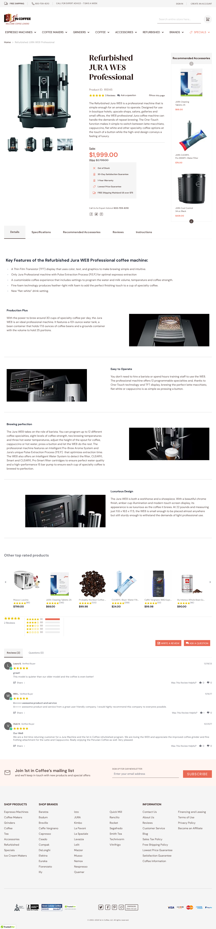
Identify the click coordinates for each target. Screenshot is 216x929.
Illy (40, 872)
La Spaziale (81, 834)
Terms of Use (186, 817)
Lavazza (79, 839)
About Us (148, 817)
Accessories (124, 32)
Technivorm (117, 839)
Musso (78, 855)
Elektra (43, 855)
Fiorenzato (45, 866)
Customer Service (154, 828)
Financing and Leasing (192, 812)
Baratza (43, 812)
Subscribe (197, 774)
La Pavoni (80, 828)
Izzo (76, 812)
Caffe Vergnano (48, 828)
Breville (43, 823)
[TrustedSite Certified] (70, 907)
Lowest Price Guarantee (157, 850)
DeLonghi (44, 850)
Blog (145, 834)
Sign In (179, 3)
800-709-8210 (42, 3)
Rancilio (114, 817)
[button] (191, 221)
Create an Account (201, 3)
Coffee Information (154, 861)
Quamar (79, 872)
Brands (175, 32)
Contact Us (150, 812)
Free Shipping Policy (155, 844)
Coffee (100, 32)
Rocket (114, 823)
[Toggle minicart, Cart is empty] (208, 19)
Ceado (43, 839)
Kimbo (78, 823)
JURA (77, 817)
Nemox (78, 861)
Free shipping (17, 3)
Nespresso (80, 866)
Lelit (76, 844)
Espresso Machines (18, 32)
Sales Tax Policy (152, 839)
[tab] (13, 653)
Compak (44, 844)
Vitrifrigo (115, 844)
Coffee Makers (53, 32)
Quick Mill (116, 812)
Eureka (43, 861)
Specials (200, 32)
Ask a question (128, 95)
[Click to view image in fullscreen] (43, 92)
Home (7, 42)
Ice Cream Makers (15, 855)
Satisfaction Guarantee (157, 855)
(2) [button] (41, 619)
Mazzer (78, 850)
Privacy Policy (187, 823)
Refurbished (151, 32)
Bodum (43, 817)
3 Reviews (110, 95)
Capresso (45, 834)
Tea (6, 834)
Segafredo (116, 828)
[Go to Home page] (17, 19)
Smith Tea (116, 834)
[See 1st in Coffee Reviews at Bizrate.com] (51, 907)
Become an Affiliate (190, 828)
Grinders (79, 32)
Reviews (148, 823)
